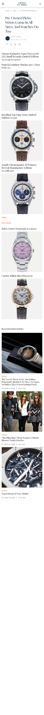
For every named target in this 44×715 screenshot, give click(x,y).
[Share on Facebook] (6, 44)
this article (6, 223)
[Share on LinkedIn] (19, 44)
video (4, 217)
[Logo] (22, 4)
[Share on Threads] (15, 44)
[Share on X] (11, 44)
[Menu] (3, 4)
